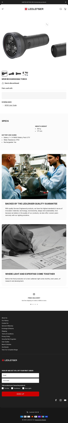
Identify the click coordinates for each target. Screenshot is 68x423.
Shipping (4, 331)
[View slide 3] (35, 304)
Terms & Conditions (8, 334)
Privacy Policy (6, 336)
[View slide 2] (33, 304)
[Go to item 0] (4, 73)
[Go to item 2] (11, 73)
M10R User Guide (11, 105)
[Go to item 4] (25, 73)
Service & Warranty (7, 326)
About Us (4, 318)
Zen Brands (5, 347)
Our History (5, 320)
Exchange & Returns (8, 328)
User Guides (5, 342)
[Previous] (2, 2)
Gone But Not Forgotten (9, 339)
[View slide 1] (31, 304)
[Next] (65, 2)
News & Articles (6, 344)
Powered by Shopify (40, 420)
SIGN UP (20, 394)
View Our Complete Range (10, 349)
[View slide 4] (37, 304)
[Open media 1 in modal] (47, 24)
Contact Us (5, 323)
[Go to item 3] (18, 73)
